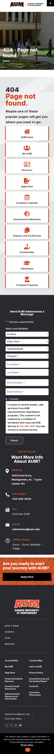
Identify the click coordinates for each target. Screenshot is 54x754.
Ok (27, 750)
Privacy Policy (36, 672)
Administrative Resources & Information (12, 696)
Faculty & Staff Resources (12, 687)
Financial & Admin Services (14, 680)
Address (17, 470)
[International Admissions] (27, 214)
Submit (14, 440)
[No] (50, 743)
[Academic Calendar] (27, 197)
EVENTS (9, 632)
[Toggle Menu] (50, 3)
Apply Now (27, 576)
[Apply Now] (27, 181)
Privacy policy (27, 745)
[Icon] (7, 471)
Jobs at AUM (35, 666)
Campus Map (35, 660)
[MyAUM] (27, 148)
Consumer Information (35, 693)
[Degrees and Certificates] (27, 230)
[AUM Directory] (27, 164)
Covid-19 (33, 686)
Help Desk (10, 672)
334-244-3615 (27, 426)
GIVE (8, 638)
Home (6, 60)
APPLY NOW (12, 626)
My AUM (9, 666)
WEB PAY (10, 644)
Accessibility (11, 660)
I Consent (13, 399)
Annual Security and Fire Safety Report (39, 680)
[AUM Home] (27, 132)
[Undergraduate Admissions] (27, 263)
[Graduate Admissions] (27, 279)
